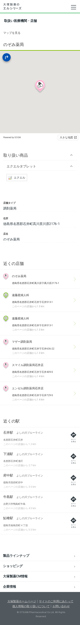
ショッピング (13, 566)
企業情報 (9, 587)
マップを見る (12, 32)
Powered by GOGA (12, 137)
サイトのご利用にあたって (56, 601)
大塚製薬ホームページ (21, 601)
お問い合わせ (61, 606)
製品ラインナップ (16, 556)
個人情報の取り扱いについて (31, 606)
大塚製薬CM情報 (15, 576)
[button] (40, 155)
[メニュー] (73, 7)
